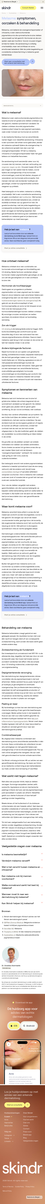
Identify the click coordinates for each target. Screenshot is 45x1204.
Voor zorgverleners (30, 1117)
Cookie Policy (19, 1186)
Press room (27, 1132)
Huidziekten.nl (9, 935)
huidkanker (26, 197)
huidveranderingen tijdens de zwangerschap (19, 300)
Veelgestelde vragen (30, 1141)
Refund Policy (7, 1191)
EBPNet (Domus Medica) (13, 922)
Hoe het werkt (28, 1120)
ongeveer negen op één (11, 167)
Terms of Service (8, 1186)
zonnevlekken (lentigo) (11, 472)
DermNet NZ (9, 929)
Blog (25, 1138)
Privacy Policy (30, 1186)
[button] (10, 1)
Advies (25, 1126)
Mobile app (27, 1135)
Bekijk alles (8, 1126)
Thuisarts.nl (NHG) (11, 932)
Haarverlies (8, 1123)
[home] (6, 7)
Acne (6, 1120)
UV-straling (6, 329)
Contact (26, 1129)
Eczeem (7, 1117)
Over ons (26, 1123)
